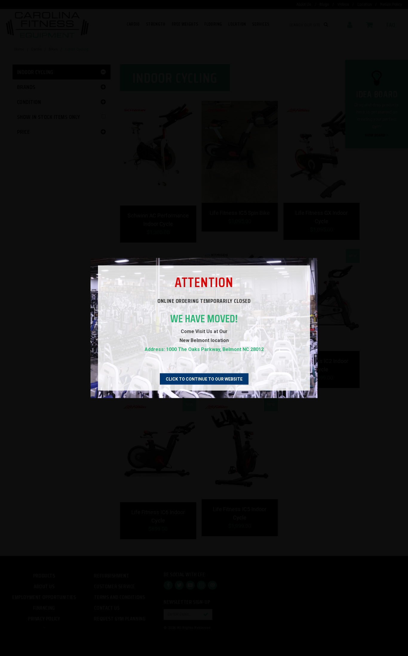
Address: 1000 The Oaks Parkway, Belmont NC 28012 (204, 349)
